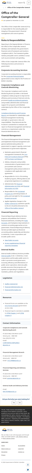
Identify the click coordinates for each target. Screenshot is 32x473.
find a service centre (9, 438)
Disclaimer (4, 452)
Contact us (21, 452)
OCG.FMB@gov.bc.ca (14, 360)
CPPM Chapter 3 (11, 313)
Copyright (21, 449)
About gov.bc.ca (5, 449)
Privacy (3, 455)
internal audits (6, 256)
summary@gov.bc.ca (13, 378)
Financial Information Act (13, 290)
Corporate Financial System (15, 76)
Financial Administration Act (14, 287)
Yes (14, 403)
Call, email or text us (22, 436)
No (20, 403)
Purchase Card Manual (15, 159)
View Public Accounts (11, 240)
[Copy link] (28, 470)
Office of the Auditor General (14, 208)
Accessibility (21, 445)
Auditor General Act (11, 203)
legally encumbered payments (18, 100)
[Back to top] (28, 464)
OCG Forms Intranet (11, 306)
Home (3, 445)
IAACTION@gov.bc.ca (9, 391)
